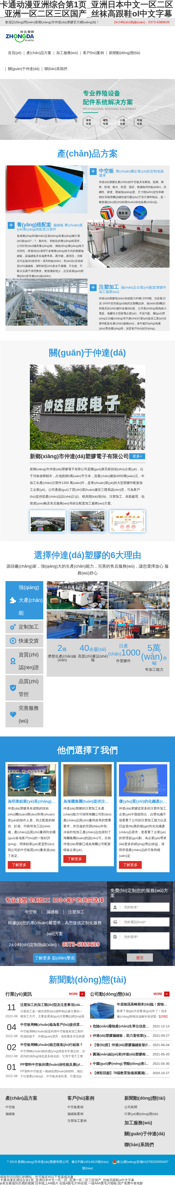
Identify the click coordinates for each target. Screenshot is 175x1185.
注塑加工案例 (77, 1120)
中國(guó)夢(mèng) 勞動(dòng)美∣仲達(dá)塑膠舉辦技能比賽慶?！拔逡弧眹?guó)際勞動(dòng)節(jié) (131, 1063)
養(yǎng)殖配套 (34, 224)
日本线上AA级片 (46, 1183)
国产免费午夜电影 (130, 1183)
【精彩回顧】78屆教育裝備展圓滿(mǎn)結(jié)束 (131, 1073)
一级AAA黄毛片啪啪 (102, 1183)
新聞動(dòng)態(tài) (124, 53)
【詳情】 (163, 1016)
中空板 (106, 171)
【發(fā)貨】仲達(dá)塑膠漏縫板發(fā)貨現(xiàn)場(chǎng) (131, 1045)
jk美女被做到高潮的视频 (17, 1183)
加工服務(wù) (67, 53)
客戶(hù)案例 (93, 53)
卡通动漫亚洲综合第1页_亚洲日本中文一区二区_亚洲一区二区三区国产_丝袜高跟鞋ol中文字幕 (67, 1180)
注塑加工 (109, 287)
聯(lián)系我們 (55, 69)
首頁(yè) (14, 53)
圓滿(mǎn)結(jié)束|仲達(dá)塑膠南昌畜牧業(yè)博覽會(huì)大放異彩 (131, 1054)
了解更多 (19, 865)
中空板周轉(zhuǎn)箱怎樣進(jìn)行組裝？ (51, 1045)
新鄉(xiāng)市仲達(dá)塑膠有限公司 (19, 36)
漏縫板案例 (75, 1114)
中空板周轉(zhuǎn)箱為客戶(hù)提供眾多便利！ (56, 1024)
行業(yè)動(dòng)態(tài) (141, 1114)
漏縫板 (52, 912)
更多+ (137, 456)
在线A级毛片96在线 (73, 1183)
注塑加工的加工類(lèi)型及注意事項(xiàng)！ (57, 1005)
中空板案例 (75, 1107)
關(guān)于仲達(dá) (23, 69)
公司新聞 (130, 1107)
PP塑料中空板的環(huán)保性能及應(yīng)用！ (56, 1064)
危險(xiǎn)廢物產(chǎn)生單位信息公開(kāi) (131, 1026)
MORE (76, 994)
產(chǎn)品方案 (38, 53)
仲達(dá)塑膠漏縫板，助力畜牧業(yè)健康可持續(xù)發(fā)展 (131, 1035)
